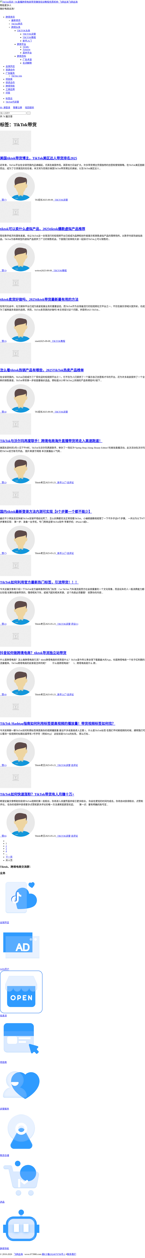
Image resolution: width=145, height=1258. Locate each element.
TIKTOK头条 (23, 30)
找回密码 (29, 107)
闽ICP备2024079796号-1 (53, 1254)
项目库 (9, 79)
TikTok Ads (16, 76)
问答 (8, 93)
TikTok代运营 (12, 102)
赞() (3, 200)
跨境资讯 (10, 17)
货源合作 (10, 70)
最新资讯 (15, 20)
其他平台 (27, 53)
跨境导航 (10, 86)
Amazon (26, 49)
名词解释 (27, 63)
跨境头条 (15, 27)
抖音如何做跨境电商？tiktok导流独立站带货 (33, 653)
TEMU (26, 47)
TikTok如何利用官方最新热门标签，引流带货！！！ (39, 582)
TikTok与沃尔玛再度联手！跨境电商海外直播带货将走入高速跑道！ (51, 441)
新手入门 (27, 41)
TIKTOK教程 (29, 37)
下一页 (9, 857)
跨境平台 (21, 44)
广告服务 (10, 73)
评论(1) (74, 624)
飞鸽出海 (73, 2)
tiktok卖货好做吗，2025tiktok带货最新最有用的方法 (39, 299)
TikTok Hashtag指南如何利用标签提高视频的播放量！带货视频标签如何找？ (57, 723)
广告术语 (27, 59)
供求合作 (10, 82)
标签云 (9, 98)
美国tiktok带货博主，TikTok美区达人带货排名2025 (38, 158)
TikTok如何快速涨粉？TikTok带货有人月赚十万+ (37, 794)
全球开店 (10, 66)
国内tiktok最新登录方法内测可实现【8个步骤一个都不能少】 (46, 511)
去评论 (70, 482)
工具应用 (10, 89)
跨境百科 (21, 56)
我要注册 (17, 107)
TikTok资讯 (16, 24)
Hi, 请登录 (5, 107)
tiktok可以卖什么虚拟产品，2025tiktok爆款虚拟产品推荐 (42, 229)
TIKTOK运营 (29, 34)
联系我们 (71, 1254)
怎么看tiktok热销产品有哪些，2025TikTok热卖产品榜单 (42, 370)
